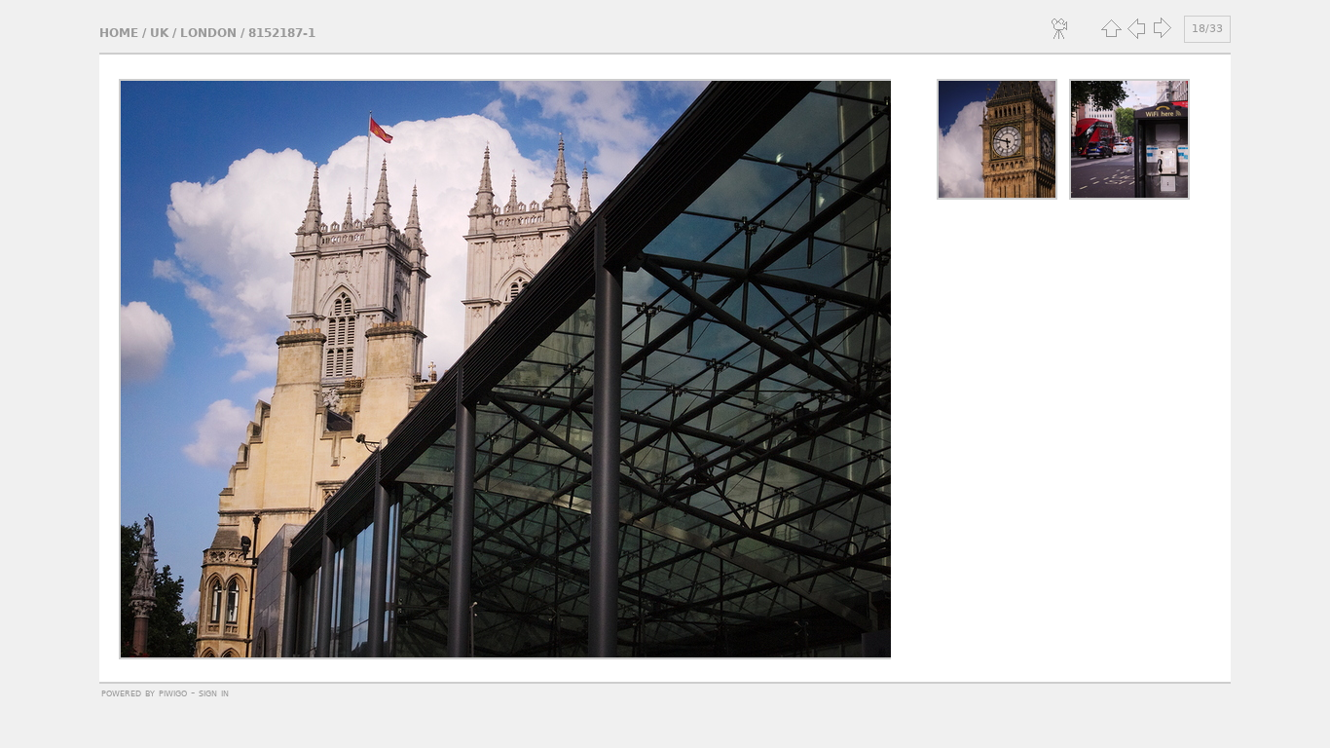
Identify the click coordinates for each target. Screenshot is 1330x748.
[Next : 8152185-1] (1161, 28)
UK (159, 33)
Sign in (214, 692)
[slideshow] (1060, 28)
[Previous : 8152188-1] (1136, 28)
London (208, 33)
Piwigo (173, 692)
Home (118, 33)
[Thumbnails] (1111, 28)
